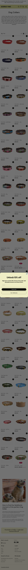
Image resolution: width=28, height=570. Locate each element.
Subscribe (14, 289)
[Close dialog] (26, 274)
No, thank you (14, 292)
